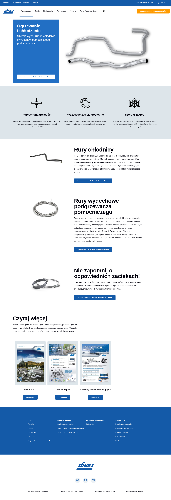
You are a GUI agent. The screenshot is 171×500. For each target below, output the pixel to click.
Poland (163, 3)
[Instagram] (85, 480)
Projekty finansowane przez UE (39, 441)
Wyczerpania (26, 11)
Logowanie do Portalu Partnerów (153, 11)
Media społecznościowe (65, 424)
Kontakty (6, 3)
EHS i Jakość (120, 437)
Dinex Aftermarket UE (143, 3)
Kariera (35, 3)
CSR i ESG (32, 437)
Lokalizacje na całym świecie (67, 432)
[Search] (104, 11)
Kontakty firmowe (64, 420)
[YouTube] (93, 480)
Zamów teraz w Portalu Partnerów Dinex (36, 77)
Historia (30, 428)
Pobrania (73, 11)
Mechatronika (48, 11)
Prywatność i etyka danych (125, 428)
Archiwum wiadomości (95, 420)
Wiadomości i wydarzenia (21, 3)
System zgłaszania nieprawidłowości (70, 428)
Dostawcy (118, 441)
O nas (30, 420)
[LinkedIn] (77, 480)
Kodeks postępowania (123, 424)
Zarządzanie (120, 420)
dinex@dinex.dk (137, 491)
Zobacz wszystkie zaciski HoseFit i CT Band (94, 297)
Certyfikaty (32, 432)
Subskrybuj (90, 424)
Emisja (37, 11)
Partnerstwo (61, 11)
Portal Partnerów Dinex (88, 11)
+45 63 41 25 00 (109, 491)
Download (30, 397)
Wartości (31, 424)
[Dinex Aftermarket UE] (8, 11)
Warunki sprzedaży (122, 432)
